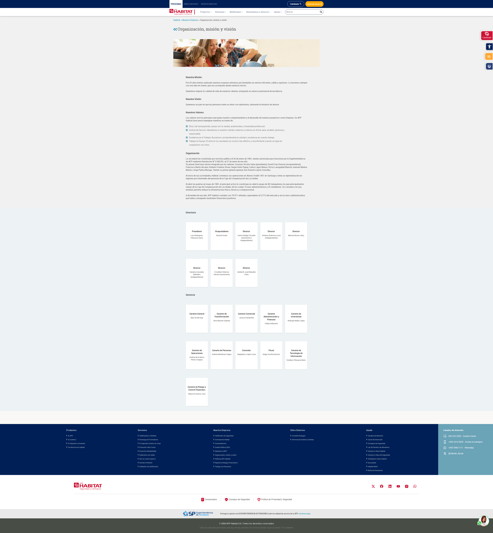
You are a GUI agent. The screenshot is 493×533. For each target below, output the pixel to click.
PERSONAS (176, 4)
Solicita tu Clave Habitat (376, 451)
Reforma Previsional (375, 470)
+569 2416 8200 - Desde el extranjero (465, 442)
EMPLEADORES (191, 4)
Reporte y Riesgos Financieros (226, 463)
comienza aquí (304, 514)
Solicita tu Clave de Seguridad (379, 455)
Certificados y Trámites (147, 436)
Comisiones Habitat (222, 440)
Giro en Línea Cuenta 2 (147, 459)
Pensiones (219, 12)
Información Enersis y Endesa (303, 440)
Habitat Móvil (373, 467)
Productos (205, 12)
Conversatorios (220, 443)
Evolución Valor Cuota (147, 447)
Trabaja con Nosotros (223, 467)
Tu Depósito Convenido (76, 443)
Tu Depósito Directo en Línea (150, 443)
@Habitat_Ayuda (455, 453)
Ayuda (277, 12)
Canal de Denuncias (375, 440)
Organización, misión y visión (207, 29)
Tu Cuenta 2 (72, 440)
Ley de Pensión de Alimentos (378, 447)
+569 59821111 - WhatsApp (461, 447)
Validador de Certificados (148, 467)
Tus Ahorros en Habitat (76, 447)
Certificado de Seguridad (224, 436)
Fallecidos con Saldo (147, 455)
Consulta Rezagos (298, 436)
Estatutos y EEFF (221, 451)
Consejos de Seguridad (376, 443)
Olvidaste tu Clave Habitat (377, 459)
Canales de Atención (375, 436)
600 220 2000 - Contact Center (462, 436)
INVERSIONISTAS (209, 4)
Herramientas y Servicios (257, 12)
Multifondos (235, 12)
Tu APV (70, 436)
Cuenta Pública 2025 (222, 447)
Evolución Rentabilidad (147, 451)
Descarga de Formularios (148, 440)
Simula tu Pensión (145, 463)
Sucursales (372, 463)
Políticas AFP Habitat (222, 459)
